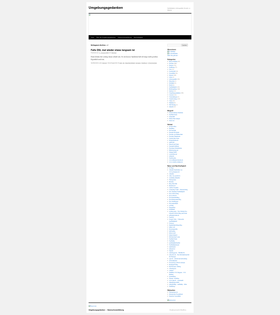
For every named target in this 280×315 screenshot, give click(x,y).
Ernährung (172, 67)
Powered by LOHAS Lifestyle (177, 262)
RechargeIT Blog (173, 264)
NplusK (171, 251)
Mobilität (171, 83)
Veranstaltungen (173, 97)
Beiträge (173, 51)
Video (170, 101)
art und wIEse (172, 126)
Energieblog (172, 207)
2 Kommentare (152, 63)
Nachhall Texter (173, 114)
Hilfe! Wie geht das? (172, 55)
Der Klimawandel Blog (175, 199)
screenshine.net (173, 154)
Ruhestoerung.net (173, 150)
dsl (123, 63)
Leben (170, 77)
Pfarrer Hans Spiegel (174, 118)
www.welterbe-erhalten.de (176, 162)
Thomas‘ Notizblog (174, 278)
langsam (138, 63)
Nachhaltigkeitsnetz (174, 245)
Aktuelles (171, 174)
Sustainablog (172, 276)
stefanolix (171, 156)
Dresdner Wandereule (174, 136)
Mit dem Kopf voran (174, 237)
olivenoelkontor (173, 260)
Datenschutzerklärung (125, 37)
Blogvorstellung (173, 61)
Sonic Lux (171, 120)
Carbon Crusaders (173, 187)
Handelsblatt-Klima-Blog (175, 225)
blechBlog (171, 128)
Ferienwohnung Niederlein (176, 112)
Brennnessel (172, 185)
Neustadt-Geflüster (174, 146)
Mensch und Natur (174, 144)
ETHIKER (172, 209)
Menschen (171, 81)
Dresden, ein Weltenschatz (176, 134)
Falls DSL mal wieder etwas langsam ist (113, 50)
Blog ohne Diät (173, 183)
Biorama (171, 181)
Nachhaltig (172, 241)
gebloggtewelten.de (174, 215)
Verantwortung (173, 99)
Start (92, 37)
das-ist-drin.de (173, 195)
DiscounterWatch (173, 203)
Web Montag (172, 105)
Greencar (171, 223)
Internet (104, 63)
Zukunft (171, 107)
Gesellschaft (172, 71)
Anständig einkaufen (174, 178)
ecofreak (171, 205)
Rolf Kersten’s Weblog (175, 266)
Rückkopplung (173, 89)
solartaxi (171, 270)
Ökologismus (172, 180)
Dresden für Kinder (174, 132)
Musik (170, 85)
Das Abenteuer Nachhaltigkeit (177, 191)
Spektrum (144, 63)
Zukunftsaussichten (174, 282)
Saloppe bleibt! (173, 152)
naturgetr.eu (172, 249)
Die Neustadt (172, 130)
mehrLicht (171, 142)
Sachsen (171, 91)
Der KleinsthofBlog (174, 197)
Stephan (113, 53)
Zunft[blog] (172, 286)
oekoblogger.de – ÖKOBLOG (177, 253)
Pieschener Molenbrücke (175, 148)
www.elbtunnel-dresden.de (176, 160)
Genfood (171, 217)
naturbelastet (172, 247)
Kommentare (174, 53)
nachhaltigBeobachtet (174, 243)
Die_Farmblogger (173, 201)
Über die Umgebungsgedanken (106, 37)
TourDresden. (172, 158)
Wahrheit (171, 103)
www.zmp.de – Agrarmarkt (176, 280)
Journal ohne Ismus (174, 138)
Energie (171, 65)
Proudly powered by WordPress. (178, 310)
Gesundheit (172, 73)
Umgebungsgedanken (106, 7)
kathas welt (172, 227)
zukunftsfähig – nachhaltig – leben (178, 284)
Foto (170, 69)
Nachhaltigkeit (138, 37)
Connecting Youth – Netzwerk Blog (178, 189)
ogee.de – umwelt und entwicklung (178, 258)
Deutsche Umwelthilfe (175, 296)
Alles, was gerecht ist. (174, 176)
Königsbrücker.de (173, 140)
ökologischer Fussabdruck (176, 294)
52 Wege (171, 168)
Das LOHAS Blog (174, 193)
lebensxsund (172, 233)
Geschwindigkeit (130, 63)
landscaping (172, 231)
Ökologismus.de (173, 292)
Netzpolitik (172, 116)
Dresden (171, 63)
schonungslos (172, 268)
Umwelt (171, 95)
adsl (121, 63)
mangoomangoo (173, 235)
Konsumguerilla (173, 229)
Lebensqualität (173, 79)
